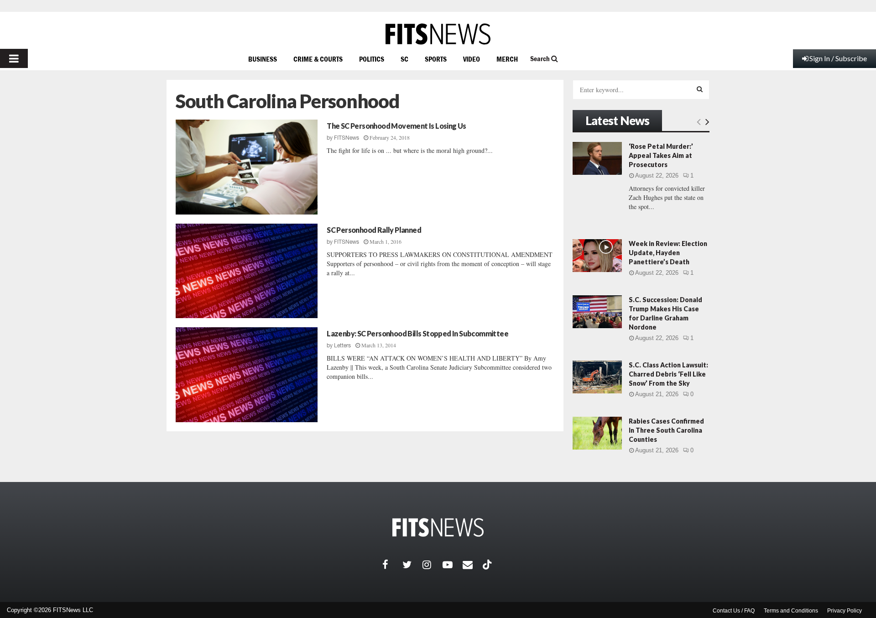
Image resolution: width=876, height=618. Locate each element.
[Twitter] (412, 565)
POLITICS (371, 59)
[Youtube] (453, 565)
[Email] (473, 565)
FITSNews (346, 138)
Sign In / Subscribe (838, 58)
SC (404, 59)
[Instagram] (432, 565)
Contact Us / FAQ (734, 611)
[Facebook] (392, 565)
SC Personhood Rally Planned (374, 229)
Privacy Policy (844, 611)
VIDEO (471, 59)
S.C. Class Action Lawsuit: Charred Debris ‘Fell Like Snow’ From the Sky (668, 374)
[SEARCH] (699, 89)
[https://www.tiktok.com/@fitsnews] (488, 565)
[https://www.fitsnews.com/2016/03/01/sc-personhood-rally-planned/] (247, 271)
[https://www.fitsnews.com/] (438, 34)
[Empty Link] (698, 121)
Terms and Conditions (791, 611)
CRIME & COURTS (318, 59)
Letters (342, 345)
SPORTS (436, 59)
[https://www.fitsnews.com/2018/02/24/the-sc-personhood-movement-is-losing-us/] (247, 167)
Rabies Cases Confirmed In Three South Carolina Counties (666, 430)
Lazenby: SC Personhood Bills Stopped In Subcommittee (417, 333)
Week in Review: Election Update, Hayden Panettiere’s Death (668, 253)
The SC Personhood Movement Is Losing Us (396, 125)
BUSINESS (262, 59)
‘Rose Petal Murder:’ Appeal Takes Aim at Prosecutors (661, 155)
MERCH (507, 59)
